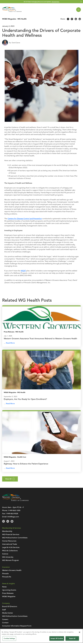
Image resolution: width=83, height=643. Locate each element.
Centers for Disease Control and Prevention (25, 219)
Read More (10, 343)
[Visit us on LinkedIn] (7, 522)
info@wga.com (13, 517)
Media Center (7, 613)
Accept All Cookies (57, 638)
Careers (5, 619)
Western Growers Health (11, 570)
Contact (5, 623)
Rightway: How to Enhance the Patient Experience (26, 463)
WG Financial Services (10, 534)
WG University (7, 557)
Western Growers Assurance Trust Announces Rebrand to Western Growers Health (40, 338)
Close (81, 1)
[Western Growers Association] (12, 12)
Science (5, 554)
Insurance (6, 567)
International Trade (9, 544)
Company (6, 603)
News (4, 587)
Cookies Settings (9, 638)
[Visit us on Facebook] (12, 522)
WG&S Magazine (9, 19)
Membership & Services (11, 528)
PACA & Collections (10, 551)
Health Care (21, 457)
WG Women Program (10, 560)
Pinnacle (5, 573)
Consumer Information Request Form (16, 626)
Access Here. (55, 1)
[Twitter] (68, 20)
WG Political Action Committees (14, 538)
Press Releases (9, 332)
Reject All (72, 638)
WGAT (23, 271)
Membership (7, 531)
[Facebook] (72, 20)
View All (8, 479)
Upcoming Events (9, 590)
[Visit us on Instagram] (3, 522)
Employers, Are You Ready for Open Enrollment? (25, 399)
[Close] (79, 632)
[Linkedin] (76, 20)
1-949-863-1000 (14, 510)
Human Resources (9, 541)
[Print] (80, 20)
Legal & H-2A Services (10, 547)
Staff (4, 610)
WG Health (22, 19)
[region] (41, 636)
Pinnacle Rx (6, 577)
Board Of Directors (9, 606)
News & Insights (8, 584)
